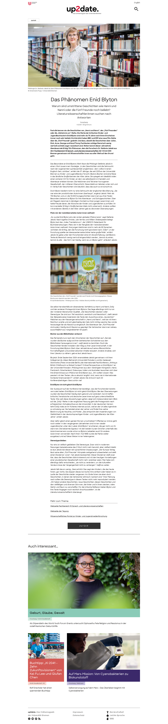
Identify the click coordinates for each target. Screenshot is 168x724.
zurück (33, 20)
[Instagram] (29, 718)
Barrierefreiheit (116, 712)
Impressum (78, 712)
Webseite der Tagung (59, 511)
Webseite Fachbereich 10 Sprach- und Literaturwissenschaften (76, 506)
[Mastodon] (36, 718)
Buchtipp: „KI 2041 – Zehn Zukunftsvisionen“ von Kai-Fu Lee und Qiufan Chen (46, 670)
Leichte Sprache (117, 715)
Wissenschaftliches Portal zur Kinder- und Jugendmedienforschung (78, 516)
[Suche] (136, 9)
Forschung (84, 122)
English (137, 3)
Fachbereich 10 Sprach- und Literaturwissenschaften (76, 151)
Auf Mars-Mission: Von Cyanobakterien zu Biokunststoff (98, 675)
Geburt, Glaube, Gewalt (47, 613)
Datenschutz (78, 715)
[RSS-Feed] (39, 718)
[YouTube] (32, 718)
